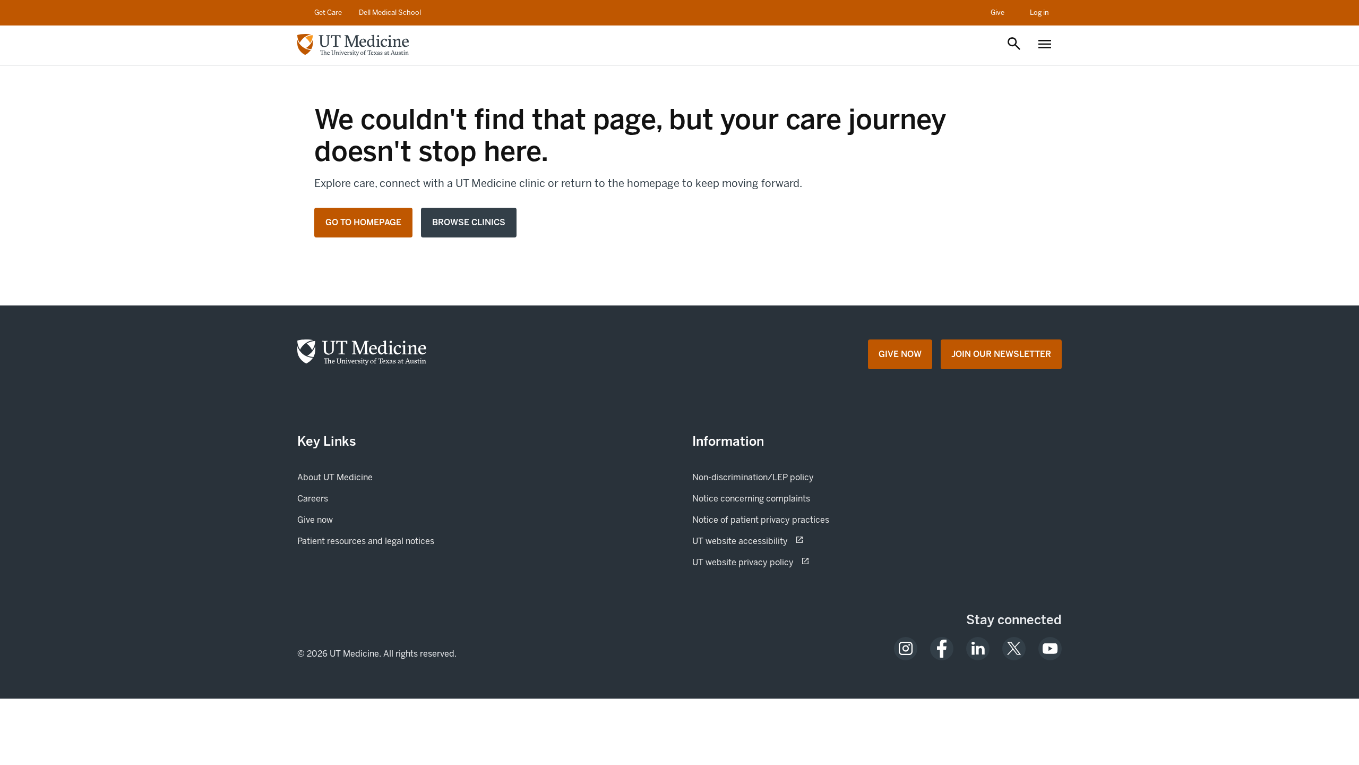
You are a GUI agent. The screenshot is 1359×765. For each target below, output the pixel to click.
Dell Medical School (390, 12)
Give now (351, 519)
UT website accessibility (777, 541)
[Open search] (1013, 44)
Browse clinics (468, 222)
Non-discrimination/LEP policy (753, 477)
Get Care (328, 12)
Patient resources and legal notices (365, 541)
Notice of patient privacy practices (760, 520)
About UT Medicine (335, 477)
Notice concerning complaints (751, 499)
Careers (312, 499)
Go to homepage (363, 222)
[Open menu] (1044, 45)
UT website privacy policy (780, 562)
